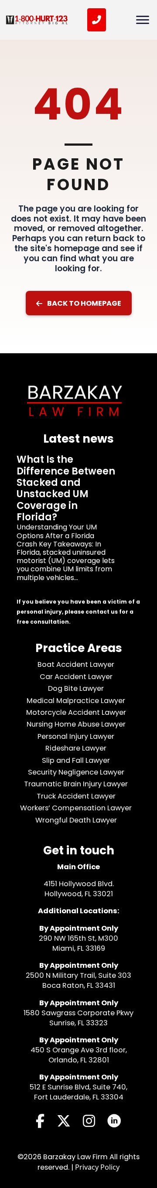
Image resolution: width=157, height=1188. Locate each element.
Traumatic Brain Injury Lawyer (76, 784)
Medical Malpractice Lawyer (76, 701)
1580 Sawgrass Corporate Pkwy (78, 1013)
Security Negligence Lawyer (76, 772)
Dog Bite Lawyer (76, 688)
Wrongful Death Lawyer (76, 820)
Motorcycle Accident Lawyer (76, 712)
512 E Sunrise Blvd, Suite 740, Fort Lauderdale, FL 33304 (78, 1092)
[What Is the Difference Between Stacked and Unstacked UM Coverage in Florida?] (78, 525)
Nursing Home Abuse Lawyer (76, 724)
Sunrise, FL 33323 (78, 1023)
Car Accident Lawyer (76, 677)
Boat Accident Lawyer (76, 664)
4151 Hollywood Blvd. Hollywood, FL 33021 (79, 889)
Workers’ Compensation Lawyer (76, 808)
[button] (79, 303)
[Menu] (143, 20)
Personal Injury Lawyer (76, 736)
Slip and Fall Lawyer (76, 760)
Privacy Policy (97, 1167)
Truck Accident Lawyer (76, 796)
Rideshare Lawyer (75, 748)
